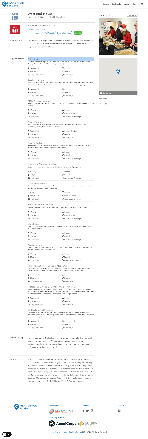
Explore (106, 4)
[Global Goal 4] (15, 29)
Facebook (83, 411)
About (126, 4)
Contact (119, 411)
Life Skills (61, 17)
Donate (78, 33)
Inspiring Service (75, 432)
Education (43, 17)
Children (33, 17)
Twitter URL (106, 104)
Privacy (64, 432)
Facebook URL (101, 104)
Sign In (135, 4)
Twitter (87, 411)
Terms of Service (54, 432)
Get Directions (108, 93)
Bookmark (132, 15)
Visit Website (50, 33)
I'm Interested (34, 33)
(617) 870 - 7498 (39, 29)
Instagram (92, 411)
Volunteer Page (65, 33)
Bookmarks (116, 4)
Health (52, 17)
